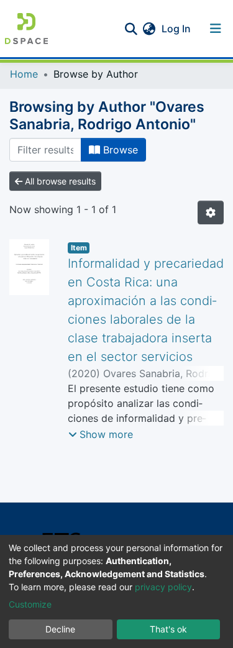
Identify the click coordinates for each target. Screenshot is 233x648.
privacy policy (163, 587)
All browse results (59, 181)
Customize (30, 604)
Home (24, 74)
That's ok (168, 629)
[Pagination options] (211, 212)
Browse (119, 150)
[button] (149, 28)
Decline (60, 629)
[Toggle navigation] (215, 28)
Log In (177, 28)
